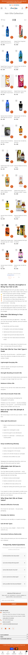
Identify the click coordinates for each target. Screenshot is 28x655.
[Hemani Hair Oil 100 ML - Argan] (7, 255)
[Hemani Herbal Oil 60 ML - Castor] (20, 155)
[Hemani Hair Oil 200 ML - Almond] (20, 131)
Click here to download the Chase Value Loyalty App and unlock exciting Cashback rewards (14, 2)
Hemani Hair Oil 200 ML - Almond (20, 141)
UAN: (4, 618)
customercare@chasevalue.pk (10, 623)
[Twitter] (13, 628)
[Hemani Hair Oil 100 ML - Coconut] (20, 56)
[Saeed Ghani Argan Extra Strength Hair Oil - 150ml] (7, 230)
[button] (13, 20)
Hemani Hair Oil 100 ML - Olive (7, 216)
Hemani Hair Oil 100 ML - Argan (7, 266)
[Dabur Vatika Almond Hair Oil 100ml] (7, 180)
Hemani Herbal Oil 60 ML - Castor (20, 166)
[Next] (19, 277)
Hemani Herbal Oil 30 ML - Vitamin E (20, 216)
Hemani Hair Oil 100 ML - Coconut (20, 67)
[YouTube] (9, 628)
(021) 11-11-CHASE (10, 618)
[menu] (1, 8)
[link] (8, 653)
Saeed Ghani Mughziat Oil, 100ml (19, 42)
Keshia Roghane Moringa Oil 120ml (20, 241)
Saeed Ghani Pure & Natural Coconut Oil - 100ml (6, 42)
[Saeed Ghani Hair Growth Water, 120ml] (7, 155)
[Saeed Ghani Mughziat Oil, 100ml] (20, 31)
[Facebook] (1, 628)
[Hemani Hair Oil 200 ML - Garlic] (20, 255)
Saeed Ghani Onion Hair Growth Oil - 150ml (20, 91)
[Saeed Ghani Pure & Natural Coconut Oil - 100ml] (7, 31)
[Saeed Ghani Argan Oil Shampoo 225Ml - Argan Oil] (20, 180)
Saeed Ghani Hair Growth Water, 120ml (7, 166)
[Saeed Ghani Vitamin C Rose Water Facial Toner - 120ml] (7, 81)
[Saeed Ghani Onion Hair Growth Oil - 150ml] (20, 81)
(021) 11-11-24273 (6, 621)
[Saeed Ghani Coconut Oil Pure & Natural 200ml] (7, 56)
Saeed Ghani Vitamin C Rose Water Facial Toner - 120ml (7, 91)
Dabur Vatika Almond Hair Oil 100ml (6, 191)
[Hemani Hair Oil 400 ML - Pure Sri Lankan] (7, 131)
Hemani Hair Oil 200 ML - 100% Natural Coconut (7, 116)
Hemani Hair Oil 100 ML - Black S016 (20, 116)
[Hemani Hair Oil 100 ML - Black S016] (20, 106)
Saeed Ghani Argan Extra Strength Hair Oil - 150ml (7, 241)
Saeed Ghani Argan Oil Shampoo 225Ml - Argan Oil (20, 191)
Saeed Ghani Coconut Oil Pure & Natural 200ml (7, 67)
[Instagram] (5, 628)
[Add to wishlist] (2, 26)
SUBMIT (14, 604)
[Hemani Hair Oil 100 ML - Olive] (7, 205)
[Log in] (22, 8)
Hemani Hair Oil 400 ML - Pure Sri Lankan (7, 141)
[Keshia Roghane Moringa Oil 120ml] (20, 230)
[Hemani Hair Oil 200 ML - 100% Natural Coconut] (7, 106)
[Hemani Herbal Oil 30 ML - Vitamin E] (20, 205)
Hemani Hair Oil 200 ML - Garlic (20, 266)
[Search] (6, 8)
